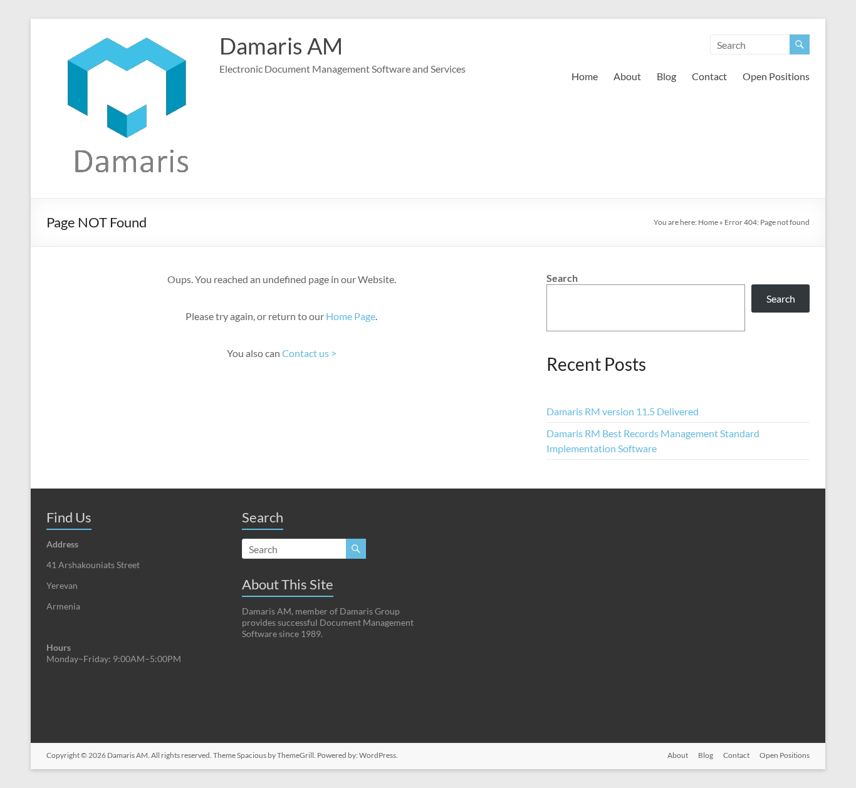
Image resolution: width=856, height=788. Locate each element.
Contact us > (309, 353)
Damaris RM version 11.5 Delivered (622, 411)
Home (585, 76)
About (627, 76)
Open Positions (776, 76)
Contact (709, 76)
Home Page (350, 316)
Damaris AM (281, 46)
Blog (666, 76)
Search (562, 278)
